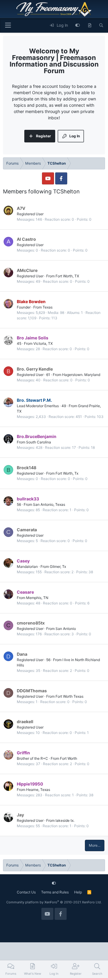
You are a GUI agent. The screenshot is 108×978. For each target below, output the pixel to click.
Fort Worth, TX (67, 276)
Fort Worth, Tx (67, 473)
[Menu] (7, 25)
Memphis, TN (37, 597)
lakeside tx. (65, 820)
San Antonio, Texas (49, 504)
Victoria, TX (43, 343)
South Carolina (38, 442)
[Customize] (77, 25)
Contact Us (26, 892)
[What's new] (89, 25)
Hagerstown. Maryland (81, 374)
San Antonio (66, 628)
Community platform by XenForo (54, 902)
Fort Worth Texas (69, 696)
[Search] (101, 25)
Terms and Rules (55, 892)
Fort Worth (68, 758)
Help (78, 892)
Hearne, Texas (38, 789)
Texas (47, 307)
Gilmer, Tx (58, 566)
